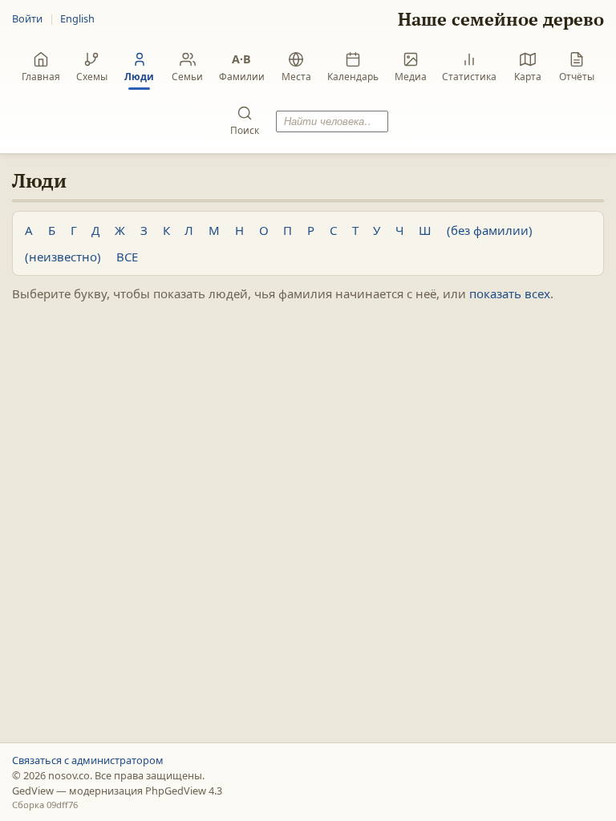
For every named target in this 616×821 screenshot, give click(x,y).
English (77, 18)
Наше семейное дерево (501, 18)
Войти (27, 18)
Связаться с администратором (88, 760)
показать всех (509, 293)
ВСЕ (127, 257)
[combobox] (332, 121)
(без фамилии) (490, 230)
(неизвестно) (63, 257)
